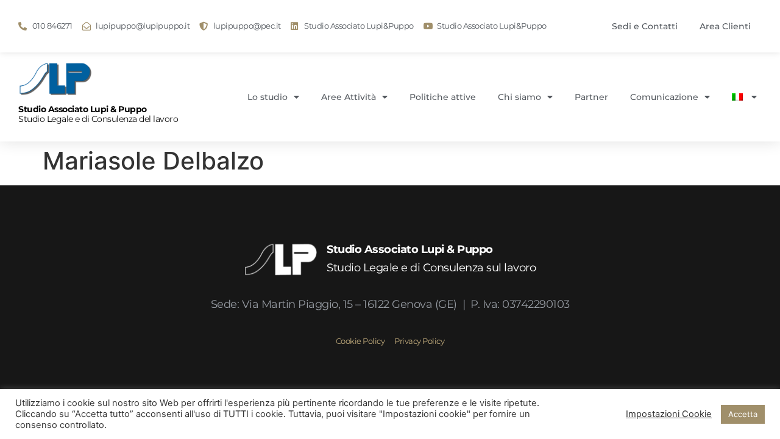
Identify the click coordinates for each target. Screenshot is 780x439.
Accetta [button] (742, 414)
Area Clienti (725, 26)
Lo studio (267, 96)
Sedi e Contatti (645, 26)
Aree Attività (348, 96)
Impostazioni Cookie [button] (669, 414)
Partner (591, 96)
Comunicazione (664, 96)
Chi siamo (519, 96)
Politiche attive (443, 96)
